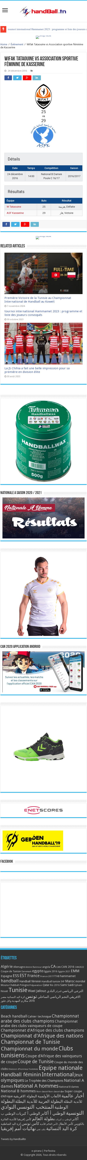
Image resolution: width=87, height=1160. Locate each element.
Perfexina (49, 1150)
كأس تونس (30, 1123)
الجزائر (58, 991)
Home (3, 44)
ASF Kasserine (15, 212)
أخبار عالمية (73, 1096)
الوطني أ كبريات (28, 1113)
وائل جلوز (6, 1000)
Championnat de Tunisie (30, 1042)
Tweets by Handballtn (13, 1139)
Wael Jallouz (37, 991)
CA (53, 966)
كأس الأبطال (65, 1123)
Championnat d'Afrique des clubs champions (42, 1030)
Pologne (24, 985)
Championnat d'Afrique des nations (42, 1036)
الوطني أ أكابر (53, 1113)
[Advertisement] (43, 910)
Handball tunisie (51, 981)
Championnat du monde (29, 1049)
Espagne (6, 976)
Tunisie (17, 990)
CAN (58, 967)
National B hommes (18, 1091)
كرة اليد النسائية (16, 997)
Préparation (35, 985)
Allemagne (19, 967)
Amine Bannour (33, 967)
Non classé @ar (56, 1091)
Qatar (46, 985)
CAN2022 (79, 967)
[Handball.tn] (43, 10)
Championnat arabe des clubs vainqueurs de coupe (39, 1023)
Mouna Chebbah (10, 985)
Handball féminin (30, 981)
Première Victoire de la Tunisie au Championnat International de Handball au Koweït (37, 299)
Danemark (26, 971)
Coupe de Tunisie (11, 971)
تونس (31, 996)
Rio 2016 (55, 985)
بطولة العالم (43, 1118)
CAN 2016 (67, 966)
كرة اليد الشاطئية (11, 1123)
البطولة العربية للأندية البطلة (39, 1101)
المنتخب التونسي (35, 1107)
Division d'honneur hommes (23, 1069)
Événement (17, 44)
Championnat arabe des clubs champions (40, 1018)
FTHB (56, 976)
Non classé (42, 1091)
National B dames (69, 1086)
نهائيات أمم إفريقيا (18, 1128)
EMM (75, 971)
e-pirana (36, 1150)
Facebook (6, 862)
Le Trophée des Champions (44, 1081)
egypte (37, 971)
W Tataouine (14, 206)
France (33, 975)
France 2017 (46, 976)
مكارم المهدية (20, 1000)
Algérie (7, 966)
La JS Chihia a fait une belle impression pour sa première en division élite (37, 370)
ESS (16, 975)
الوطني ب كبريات (63, 1119)
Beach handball (14, 1016)
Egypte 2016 (50, 971)
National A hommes (36, 1086)
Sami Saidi (67, 985)
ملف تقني (41, 1129)
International (58, 1074)
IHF (63, 981)
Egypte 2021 (64, 971)
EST (23, 975)
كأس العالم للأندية (49, 1124)
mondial (80, 981)
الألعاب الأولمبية (49, 1096)
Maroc (70, 981)
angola (46, 967)
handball (10, 980)
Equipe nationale (61, 1067)
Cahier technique (39, 1016)
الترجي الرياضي (72, 991)
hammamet (68, 976)
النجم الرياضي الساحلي (53, 997)
